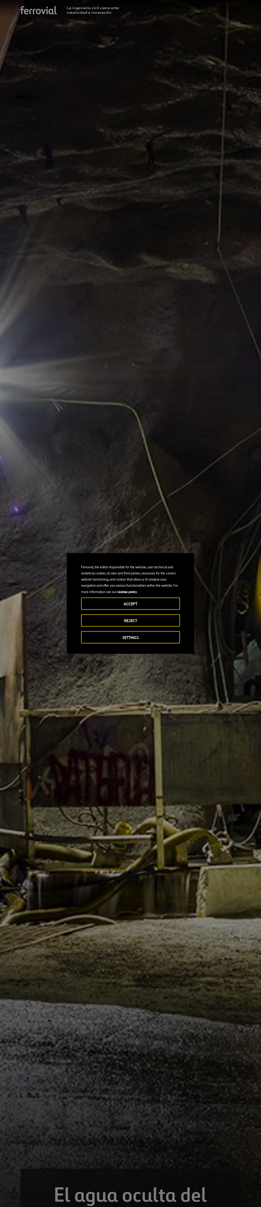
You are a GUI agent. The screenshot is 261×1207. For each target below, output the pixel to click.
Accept (130, 604)
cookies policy (127, 591)
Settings (130, 637)
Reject (130, 620)
